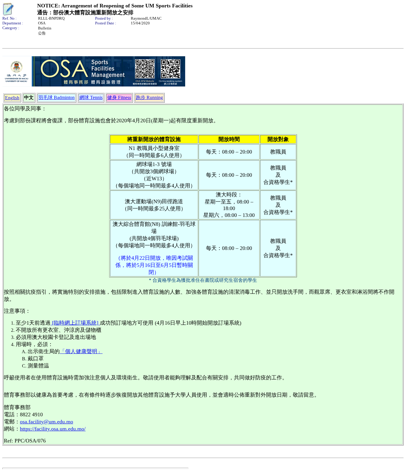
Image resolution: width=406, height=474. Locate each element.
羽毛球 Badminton (56, 97)
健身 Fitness (119, 97)
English (12, 97)
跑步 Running (149, 97)
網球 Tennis (91, 97)
